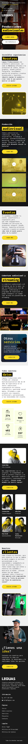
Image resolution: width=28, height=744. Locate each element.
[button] (24, 15)
